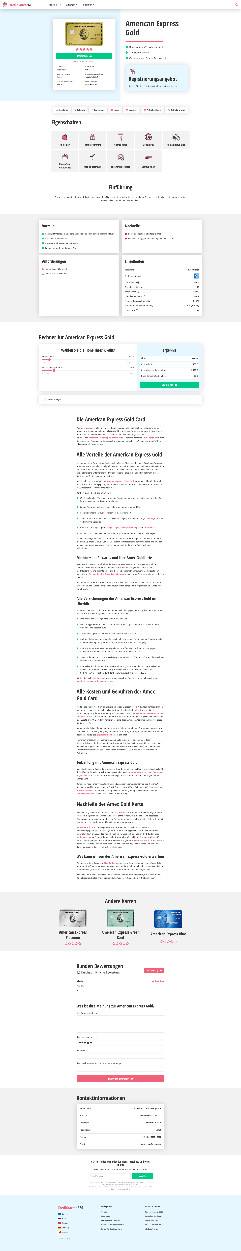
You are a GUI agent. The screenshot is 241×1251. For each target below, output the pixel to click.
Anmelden (142, 1176)
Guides (104, 1212)
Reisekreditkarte (87, 827)
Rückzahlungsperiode (52, 367)
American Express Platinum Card (92, 681)
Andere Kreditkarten (154, 110)
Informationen (99, 110)
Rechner (116, 110)
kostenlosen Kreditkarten (144, 840)
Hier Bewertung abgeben (88, 1013)
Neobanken (82, 837)
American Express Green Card (120, 481)
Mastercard (120, 812)
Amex (92, 428)
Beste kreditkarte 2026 (154, 1212)
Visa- (107, 812)
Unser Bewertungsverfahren (112, 1225)
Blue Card (108, 863)
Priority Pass (150, 527)
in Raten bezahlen (85, 790)
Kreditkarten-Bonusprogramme (103, 438)
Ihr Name (81, 1050)
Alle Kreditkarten (151, 1229)
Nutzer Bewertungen (178, 110)
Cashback (148, 518)
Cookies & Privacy (64, 1238)
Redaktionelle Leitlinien (110, 1220)
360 (70, 1207)
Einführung (81, 110)
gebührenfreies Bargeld (107, 735)
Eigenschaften (63, 110)
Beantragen (82, 56)
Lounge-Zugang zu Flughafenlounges (123, 527)
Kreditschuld (48, 357)
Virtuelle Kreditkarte (153, 1225)
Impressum (105, 1216)
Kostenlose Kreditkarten (154, 1216)
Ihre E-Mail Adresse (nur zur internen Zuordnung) (99, 1063)
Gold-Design (148, 438)
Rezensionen (132, 110)
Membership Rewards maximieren (108, 574)
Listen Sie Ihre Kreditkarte (111, 1229)
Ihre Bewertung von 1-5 (87, 1037)
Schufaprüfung (83, 794)
